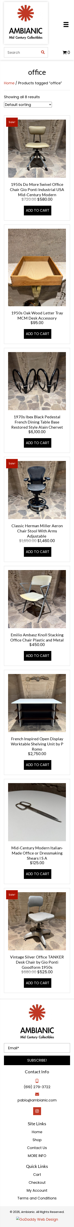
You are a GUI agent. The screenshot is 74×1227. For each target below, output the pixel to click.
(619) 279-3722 (37, 1086)
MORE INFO (37, 1155)
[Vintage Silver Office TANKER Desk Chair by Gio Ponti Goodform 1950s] (37, 920)
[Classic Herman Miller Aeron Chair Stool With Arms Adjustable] (37, 489)
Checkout (37, 1182)
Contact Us (37, 1147)
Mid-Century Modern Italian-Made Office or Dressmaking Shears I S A (37, 852)
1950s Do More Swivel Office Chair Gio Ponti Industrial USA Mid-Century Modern (37, 189)
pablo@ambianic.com (37, 1100)
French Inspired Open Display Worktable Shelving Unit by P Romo (37, 743)
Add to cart (37, 210)
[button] (37, 1060)
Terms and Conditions (37, 1198)
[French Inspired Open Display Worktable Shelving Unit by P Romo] (37, 702)
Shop (37, 1139)
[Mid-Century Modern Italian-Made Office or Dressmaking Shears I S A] (37, 811)
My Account (37, 1190)
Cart (37, 1174)
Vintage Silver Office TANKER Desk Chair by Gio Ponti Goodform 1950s (37, 962)
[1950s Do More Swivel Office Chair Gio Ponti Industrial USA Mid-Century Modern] (37, 148)
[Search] (43, 52)
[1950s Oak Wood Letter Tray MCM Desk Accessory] (37, 267)
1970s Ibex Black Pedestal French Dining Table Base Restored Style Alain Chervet (37, 421)
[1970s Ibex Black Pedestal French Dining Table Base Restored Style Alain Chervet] (37, 380)
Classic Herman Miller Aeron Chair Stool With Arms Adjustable (37, 530)
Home (9, 83)
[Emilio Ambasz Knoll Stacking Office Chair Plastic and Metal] (37, 598)
